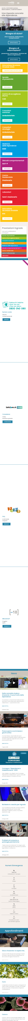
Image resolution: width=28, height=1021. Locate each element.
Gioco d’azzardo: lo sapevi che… (13, 951)
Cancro (5, 1014)
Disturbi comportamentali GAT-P (11, 248)
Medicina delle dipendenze (10, 245)
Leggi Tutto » (5, 706)
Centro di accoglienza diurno (10, 238)
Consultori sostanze (8, 240)
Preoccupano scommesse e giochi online (12, 732)
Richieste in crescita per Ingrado (14, 804)
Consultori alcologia (8, 243)
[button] (18, 3)
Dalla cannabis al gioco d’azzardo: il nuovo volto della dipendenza (13, 695)
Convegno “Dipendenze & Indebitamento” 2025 (11, 769)
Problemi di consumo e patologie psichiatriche (10, 841)
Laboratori (5, 255)
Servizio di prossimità (8, 235)
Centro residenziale (7, 250)
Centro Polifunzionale (8, 253)
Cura (4, 982)
